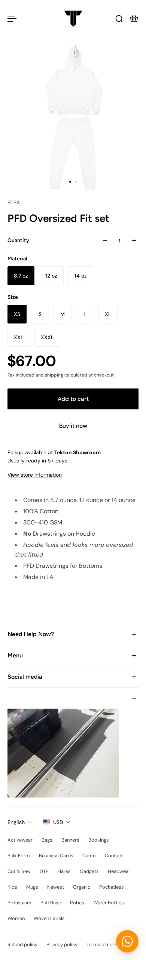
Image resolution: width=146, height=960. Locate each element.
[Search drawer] (119, 18)
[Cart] (134, 18)
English (16, 822)
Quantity (18, 240)
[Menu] (11, 18)
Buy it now (73, 426)
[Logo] (73, 18)
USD (58, 822)
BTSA (13, 202)
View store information (34, 474)
